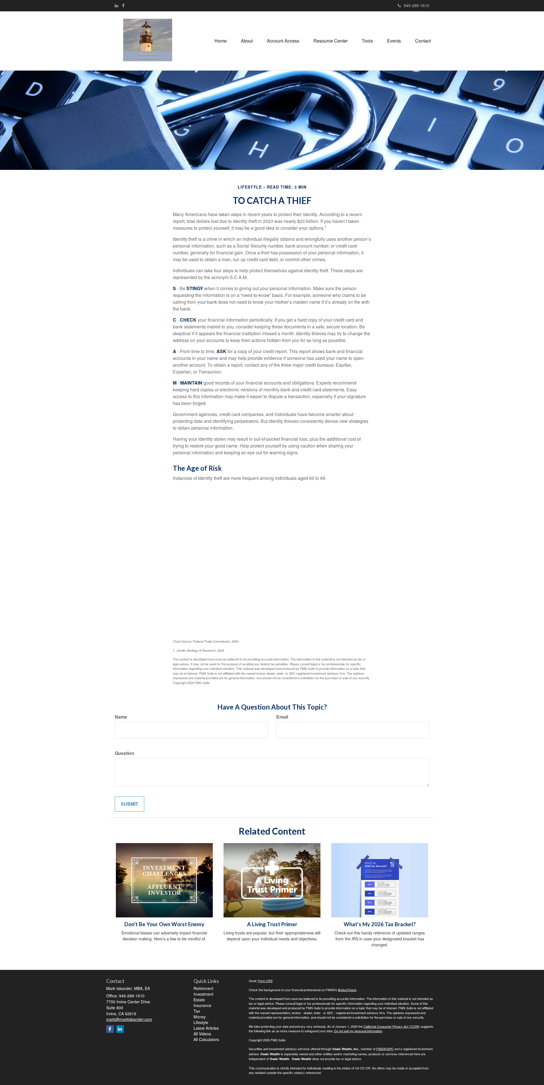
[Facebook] (123, 5)
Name (121, 717)
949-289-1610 (416, 5)
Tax (197, 1011)
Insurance (202, 1005)
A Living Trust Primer (272, 924)
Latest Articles (206, 1028)
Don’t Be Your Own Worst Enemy (164, 924)
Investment (203, 994)
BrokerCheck (347, 989)
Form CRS (265, 980)
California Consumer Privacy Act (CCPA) (392, 1026)
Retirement (203, 988)
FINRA (381, 1048)
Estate (199, 999)
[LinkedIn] (116, 5)
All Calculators (206, 1039)
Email (282, 717)
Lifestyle (201, 1022)
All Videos (202, 1034)
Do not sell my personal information (358, 1031)
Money (200, 1016)
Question (124, 753)
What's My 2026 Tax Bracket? (380, 924)
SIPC (390, 1048)
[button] (247, 41)
